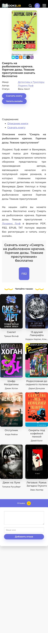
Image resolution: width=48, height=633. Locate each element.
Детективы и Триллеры (31, 82)
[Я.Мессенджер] (13, 57)
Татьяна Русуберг (11, 486)
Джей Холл (37, 440)
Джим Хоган (11, 388)
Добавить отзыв (24, 536)
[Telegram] (24, 57)
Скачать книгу (14, 96)
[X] (28, 57)
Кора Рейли (11, 434)
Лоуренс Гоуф (25, 85)
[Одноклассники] (20, 57)
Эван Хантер (36, 489)
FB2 (24, 273)
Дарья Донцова (37, 388)
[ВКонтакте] (17, 57)
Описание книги (17, 123)
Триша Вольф (11, 336)
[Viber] (31, 57)
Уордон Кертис (33, 339)
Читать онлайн (14, 101)
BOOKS (13, 5)
